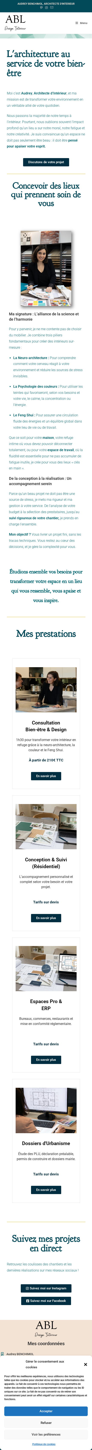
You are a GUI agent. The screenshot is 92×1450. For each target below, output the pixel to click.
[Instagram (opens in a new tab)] (46, 8)
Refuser (46, 1423)
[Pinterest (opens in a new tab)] (41, 8)
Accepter (46, 1411)
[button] (85, 1364)
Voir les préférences (46, 1434)
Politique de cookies (43, 1444)
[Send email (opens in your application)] (51, 8)
